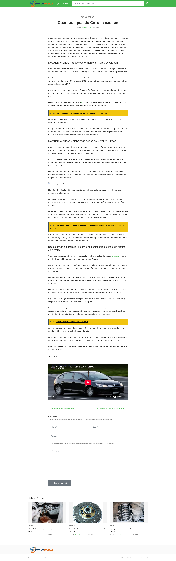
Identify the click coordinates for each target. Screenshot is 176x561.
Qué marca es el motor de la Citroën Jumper (111, 408)
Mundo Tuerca (133, 557)
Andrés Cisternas (86, 27)
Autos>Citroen (88, 17)
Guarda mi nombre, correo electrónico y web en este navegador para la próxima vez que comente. (83, 443)
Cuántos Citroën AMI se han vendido (62, 408)
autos (83, 102)
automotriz (115, 256)
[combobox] (108, 3)
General (31, 526)
